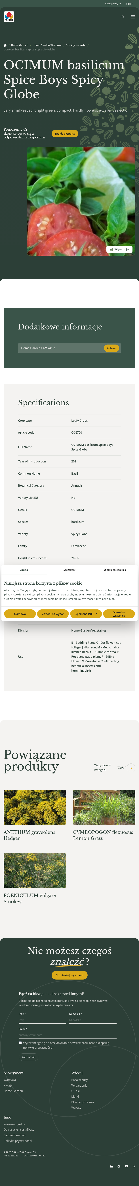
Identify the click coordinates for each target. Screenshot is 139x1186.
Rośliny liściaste (76, 45)
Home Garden (19, 45)
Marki (75, 1097)
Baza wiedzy (79, 1080)
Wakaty (76, 1108)
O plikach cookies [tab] (115, 570)
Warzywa (10, 1080)
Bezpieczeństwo (15, 1135)
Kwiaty (8, 1085)
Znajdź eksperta (65, 133)
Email (22, 1029)
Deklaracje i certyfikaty (19, 1130)
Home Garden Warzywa (47, 45)
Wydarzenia (79, 1085)
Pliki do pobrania (82, 1102)
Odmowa (20, 614)
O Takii (75, 1091)
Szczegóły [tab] (70, 570)
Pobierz (111, 348)
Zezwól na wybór (53, 614)
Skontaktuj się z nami (69, 975)
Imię (21, 1013)
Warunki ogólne (14, 1124)
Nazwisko (75, 1013)
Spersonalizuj (83, 614)
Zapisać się (28, 1057)
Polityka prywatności (18, 1141)
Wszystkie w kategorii (109, 767)
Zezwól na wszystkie (119, 613)
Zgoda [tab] (24, 570)
